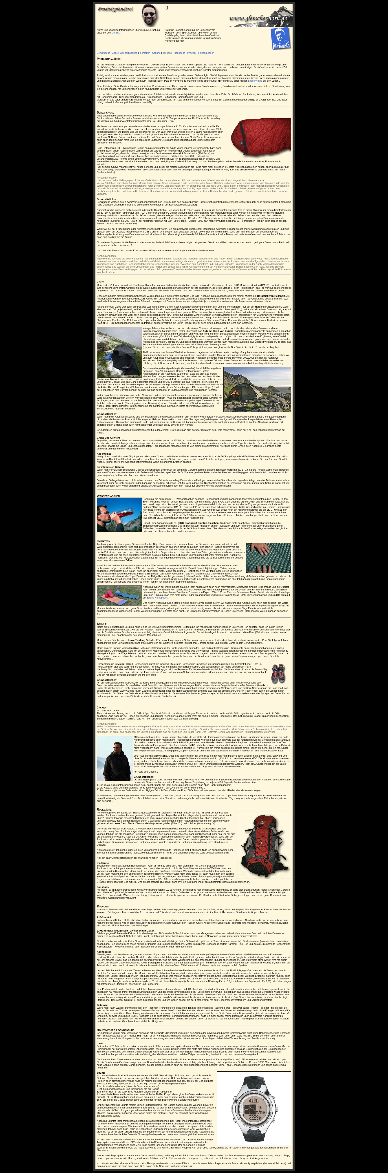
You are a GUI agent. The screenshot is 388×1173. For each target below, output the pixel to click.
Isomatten (144, 52)
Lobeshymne (255, 80)
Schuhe (156, 52)
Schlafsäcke (103, 52)
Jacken (167, 52)
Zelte (115, 52)
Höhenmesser (206, 52)
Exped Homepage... (158, 597)
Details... (116, 32)
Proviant (191, 52)
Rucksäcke (179, 52)
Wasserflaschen (128, 52)
